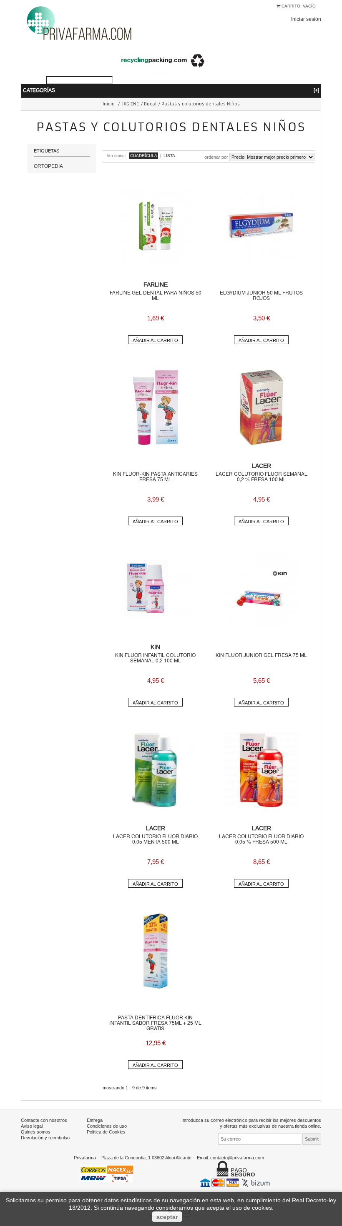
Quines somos (35, 1132)
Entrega (95, 1120)
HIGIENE (130, 104)
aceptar (167, 1217)
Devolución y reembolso (45, 1138)
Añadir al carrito (155, 340)
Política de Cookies (106, 1132)
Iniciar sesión (306, 19)
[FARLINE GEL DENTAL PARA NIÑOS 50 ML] (155, 226)
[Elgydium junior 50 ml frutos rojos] (261, 226)
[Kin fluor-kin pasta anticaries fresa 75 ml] (155, 407)
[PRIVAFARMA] (79, 23)
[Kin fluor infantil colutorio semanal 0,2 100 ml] (155, 588)
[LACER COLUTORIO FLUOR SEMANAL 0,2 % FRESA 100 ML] (261, 407)
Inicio (109, 104)
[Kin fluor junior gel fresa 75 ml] (261, 588)
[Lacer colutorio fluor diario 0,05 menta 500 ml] (155, 770)
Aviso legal (32, 1126)
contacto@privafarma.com (237, 1158)
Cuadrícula (143, 155)
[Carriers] (106, 1173)
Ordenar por (216, 157)
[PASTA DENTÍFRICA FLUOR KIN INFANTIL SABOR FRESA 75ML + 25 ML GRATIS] (155, 951)
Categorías (171, 90)
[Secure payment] (236, 1182)
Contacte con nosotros (44, 1120)
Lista (169, 155)
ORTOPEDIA (48, 166)
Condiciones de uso (107, 1126)
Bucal (150, 104)
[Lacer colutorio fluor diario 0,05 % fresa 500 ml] (261, 770)
